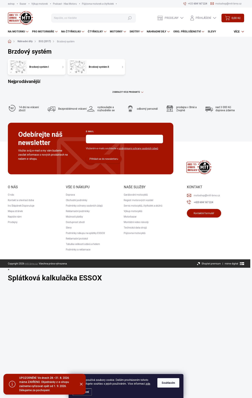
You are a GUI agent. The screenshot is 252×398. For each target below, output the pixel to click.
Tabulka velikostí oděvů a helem (83, 244)
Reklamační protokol (77, 238)
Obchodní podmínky (76, 200)
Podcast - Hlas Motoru (65, 3)
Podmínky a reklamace (78, 249)
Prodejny (12, 222)
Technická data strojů (135, 227)
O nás (11, 194)
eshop (11, 3)
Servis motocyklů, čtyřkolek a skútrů (143, 205)
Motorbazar (130, 216)
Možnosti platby (74, 216)
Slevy (69, 227)
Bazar (23, 3)
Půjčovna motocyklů (135, 233)
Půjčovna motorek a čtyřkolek (98, 3)
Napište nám (15, 216)
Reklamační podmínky (78, 211)
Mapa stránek (15, 211)
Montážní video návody (136, 222)
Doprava (70, 194)
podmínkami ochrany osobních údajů (138, 148)
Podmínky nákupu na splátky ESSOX (85, 233)
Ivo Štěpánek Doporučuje (21, 205)
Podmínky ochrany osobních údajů (84, 205)
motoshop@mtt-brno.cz (207, 195)
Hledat (129, 17)
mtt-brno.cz (31, 263)
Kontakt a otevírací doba (21, 200)
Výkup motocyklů (133, 211)
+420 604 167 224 (203, 202)
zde (148, 383)
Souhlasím (168, 382)
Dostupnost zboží (75, 222)
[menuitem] (18, 32)
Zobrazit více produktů (126, 92)
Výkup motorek (39, 3)
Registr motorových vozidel (138, 200)
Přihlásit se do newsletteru (103, 159)
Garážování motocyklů (136, 194)
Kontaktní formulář (204, 213)
